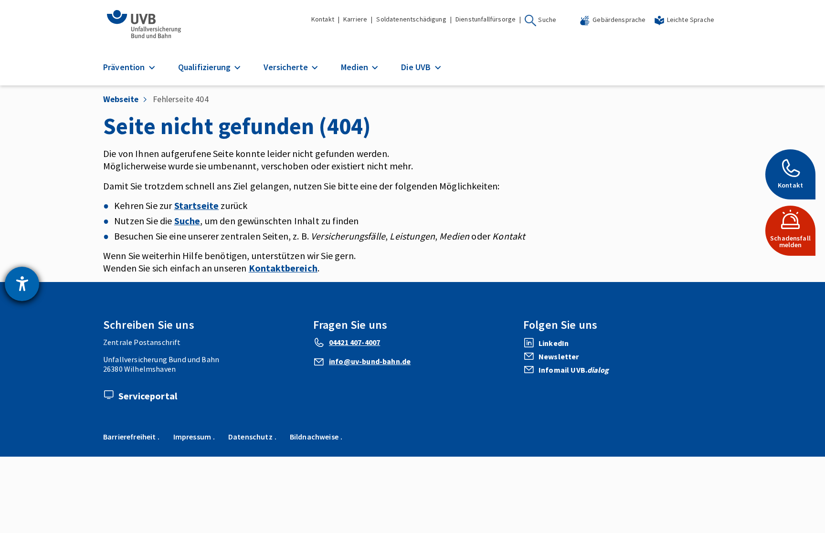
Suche (547, 19)
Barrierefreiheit (129, 436)
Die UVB (417, 67)
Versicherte (287, 67)
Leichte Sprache (690, 19)
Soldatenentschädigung (411, 19)
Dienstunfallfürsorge (485, 19)
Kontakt (322, 19)
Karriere (355, 19)
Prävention (125, 67)
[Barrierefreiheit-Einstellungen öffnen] (22, 284)
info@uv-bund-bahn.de (370, 361)
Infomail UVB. (574, 370)
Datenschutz (250, 436)
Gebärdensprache (618, 19)
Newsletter (559, 356)
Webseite (120, 99)
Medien (355, 67)
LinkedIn (554, 343)
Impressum (192, 436)
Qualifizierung (205, 67)
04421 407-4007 (354, 342)
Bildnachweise (314, 436)
